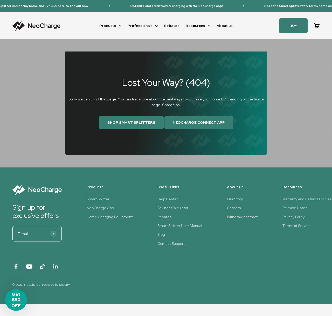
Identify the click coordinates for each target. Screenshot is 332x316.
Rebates (171, 25)
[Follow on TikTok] (42, 266)
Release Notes (294, 207)
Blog (161, 234)
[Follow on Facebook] (15, 266)
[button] (16, 300)
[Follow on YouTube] (29, 266)
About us (225, 25)
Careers (234, 207)
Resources (195, 25)
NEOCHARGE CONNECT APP (199, 122)
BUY (293, 25)
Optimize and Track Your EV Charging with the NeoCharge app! (173, 6)
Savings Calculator (172, 207)
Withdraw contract (242, 217)
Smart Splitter (98, 199)
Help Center (167, 199)
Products (107, 25)
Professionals (140, 25)
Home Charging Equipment (110, 217)
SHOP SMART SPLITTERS (131, 122)
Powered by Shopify (56, 285)
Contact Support (171, 243)
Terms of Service (296, 225)
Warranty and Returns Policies (306, 199)
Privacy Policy (293, 217)
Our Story (235, 199)
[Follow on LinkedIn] (55, 266)
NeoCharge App (100, 207)
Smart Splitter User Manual (179, 225)
